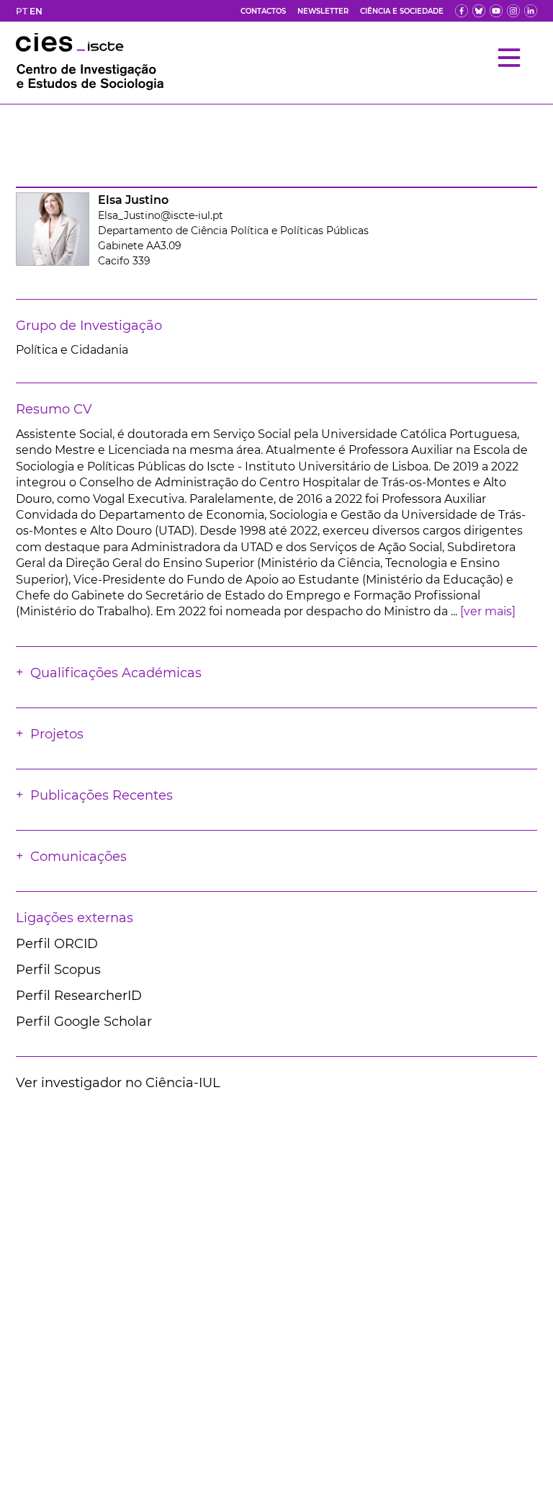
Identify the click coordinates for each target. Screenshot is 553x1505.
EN (36, 11)
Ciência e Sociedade (402, 11)
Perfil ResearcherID (79, 996)
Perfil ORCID (57, 944)
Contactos (263, 11)
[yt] (496, 10)
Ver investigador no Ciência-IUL (118, 1083)
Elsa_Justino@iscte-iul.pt (160, 215)
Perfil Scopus (58, 970)
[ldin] (530, 10)
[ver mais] (488, 611)
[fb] (461, 10)
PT (21, 11)
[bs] (478, 10)
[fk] (513, 10)
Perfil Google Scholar (84, 1022)
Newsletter (323, 11)
